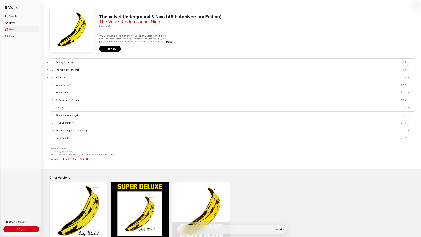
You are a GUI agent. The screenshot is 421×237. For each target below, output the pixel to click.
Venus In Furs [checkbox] (63, 85)
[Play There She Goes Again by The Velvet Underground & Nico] (52, 115)
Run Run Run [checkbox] (62, 92)
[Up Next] (277, 229)
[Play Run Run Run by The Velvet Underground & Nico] (52, 92)
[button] (21, 16)
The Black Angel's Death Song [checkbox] (71, 130)
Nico (155, 21)
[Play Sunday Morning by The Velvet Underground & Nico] (52, 62)
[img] (11, 7)
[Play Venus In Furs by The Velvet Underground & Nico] (52, 85)
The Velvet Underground (124, 21)
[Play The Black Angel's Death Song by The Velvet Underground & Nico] (52, 130)
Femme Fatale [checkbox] (63, 77)
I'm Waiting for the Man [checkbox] (68, 69)
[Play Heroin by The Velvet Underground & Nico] (52, 107)
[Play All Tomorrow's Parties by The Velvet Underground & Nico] (52, 100)
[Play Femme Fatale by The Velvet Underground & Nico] (52, 77)
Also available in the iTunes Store (68, 159)
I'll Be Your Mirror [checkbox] (65, 122)
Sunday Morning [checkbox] (64, 62)
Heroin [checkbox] (59, 107)
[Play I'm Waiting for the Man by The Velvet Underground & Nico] (52, 69)
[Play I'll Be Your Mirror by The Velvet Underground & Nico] (52, 122)
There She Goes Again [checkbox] (67, 115)
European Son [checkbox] (63, 138)
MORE (169, 42)
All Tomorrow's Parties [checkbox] (67, 100)
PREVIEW (402, 62)
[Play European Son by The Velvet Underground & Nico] (52, 138)
